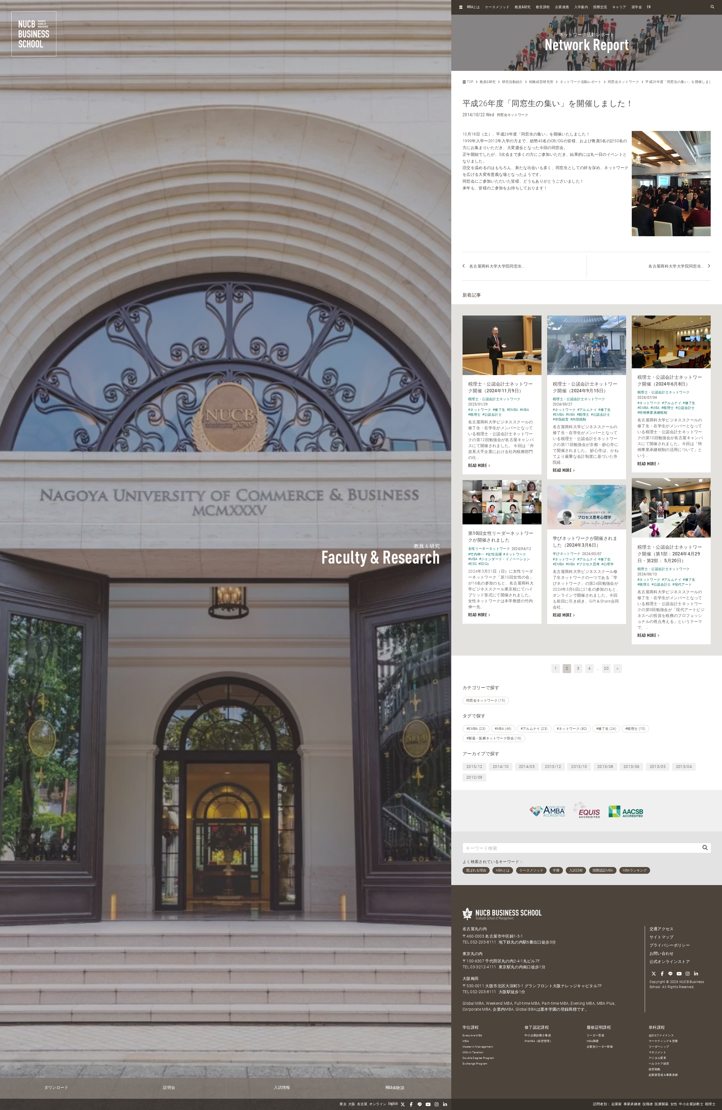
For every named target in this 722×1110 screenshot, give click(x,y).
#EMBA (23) (476, 729)
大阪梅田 (471, 978)
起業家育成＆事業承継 (663, 1074)
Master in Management (478, 1046)
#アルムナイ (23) (534, 729)
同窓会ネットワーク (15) (485, 700)
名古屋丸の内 (475, 929)
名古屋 (362, 1104)
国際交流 (600, 7)
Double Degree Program (478, 1057)
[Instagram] (436, 1104)
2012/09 (474, 777)
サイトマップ (662, 937)
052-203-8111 (483, 942)
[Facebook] (411, 1104)
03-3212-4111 (483, 967)
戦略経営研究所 (541, 82)
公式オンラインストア (670, 961)
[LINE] (419, 1104)
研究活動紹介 (512, 82)
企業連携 (562, 7)
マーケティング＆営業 (663, 1041)
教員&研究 (488, 82)
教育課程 (543, 7)
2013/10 (579, 766)
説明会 (169, 1088)
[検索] (705, 848)
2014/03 (527, 766)
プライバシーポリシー (670, 945)
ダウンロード (56, 1088)
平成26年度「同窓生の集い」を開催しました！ (682, 82)
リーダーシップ (659, 1046)
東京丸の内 (473, 953)
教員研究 (523, 7)
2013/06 (631, 766)
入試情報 (282, 1088)
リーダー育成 (595, 1035)
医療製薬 (661, 1104)
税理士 (710, 1104)
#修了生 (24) (606, 729)
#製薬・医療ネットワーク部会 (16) (493, 738)
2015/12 (474, 766)
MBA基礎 (593, 1041)
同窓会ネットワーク (623, 82)
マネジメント (657, 1052)
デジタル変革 (657, 1057)
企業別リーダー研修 (600, 1046)
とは (473, 7)
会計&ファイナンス (661, 1035)
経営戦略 (654, 1069)
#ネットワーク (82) (572, 729)
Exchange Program (475, 1063)
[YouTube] (428, 1104)
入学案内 (581, 7)
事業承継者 (632, 1104)
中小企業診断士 (691, 1104)
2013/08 (605, 766)
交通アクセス (662, 929)
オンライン (378, 1104)
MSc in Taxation (473, 1052)
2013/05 (658, 766)
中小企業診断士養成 (538, 1035)
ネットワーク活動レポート (581, 82)
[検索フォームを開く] (712, 7)
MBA (466, 1041)
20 (606, 668)
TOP (469, 82)
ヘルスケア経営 (659, 1063)
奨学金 (636, 7)
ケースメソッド (497, 7)
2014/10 (501, 766)
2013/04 (684, 766)
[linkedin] (445, 1104)
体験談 (395, 1088)
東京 (343, 1104)
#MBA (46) (503, 729)
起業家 (616, 1104)
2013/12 (553, 766)
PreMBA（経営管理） (538, 1041)
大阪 (351, 1104)
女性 (673, 1104)
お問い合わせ (662, 953)
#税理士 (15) (635, 729)
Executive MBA (472, 1035)
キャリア (619, 7)
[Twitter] (403, 1104)
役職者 (647, 1104)
